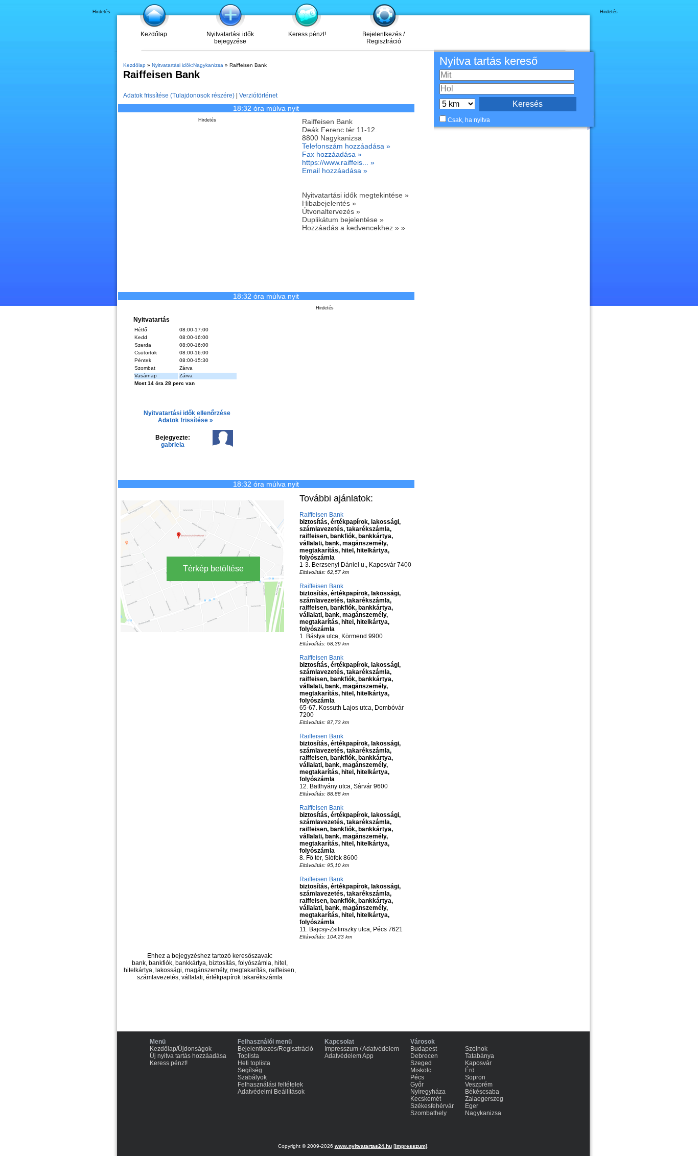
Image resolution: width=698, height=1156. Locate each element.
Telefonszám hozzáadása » (346, 146)
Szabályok (252, 1077)
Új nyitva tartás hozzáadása (188, 1055)
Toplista (248, 1055)
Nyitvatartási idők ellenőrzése (187, 413)
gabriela (172, 444)
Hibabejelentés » (329, 203)
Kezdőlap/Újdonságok (181, 1048)
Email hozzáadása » (334, 170)
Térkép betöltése (213, 568)
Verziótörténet (258, 95)
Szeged (421, 1063)
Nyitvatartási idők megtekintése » (355, 195)
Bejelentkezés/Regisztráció (275, 1048)
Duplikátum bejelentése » (343, 219)
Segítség (250, 1070)
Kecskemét (425, 1098)
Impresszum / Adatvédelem (361, 1048)
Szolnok (476, 1048)
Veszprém (479, 1084)
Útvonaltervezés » (331, 211)
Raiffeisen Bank (321, 514)
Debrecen (424, 1055)
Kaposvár (478, 1063)
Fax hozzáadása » (332, 154)
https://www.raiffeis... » (338, 162)
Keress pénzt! (307, 34)
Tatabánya (479, 1055)
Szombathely (428, 1113)
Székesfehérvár (432, 1106)
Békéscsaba (482, 1091)
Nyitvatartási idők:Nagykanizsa (187, 65)
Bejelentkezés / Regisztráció (383, 38)
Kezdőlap (154, 34)
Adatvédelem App (349, 1055)
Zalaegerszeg (484, 1098)
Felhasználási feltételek (270, 1084)
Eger (471, 1106)
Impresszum (410, 1146)
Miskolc (420, 1070)
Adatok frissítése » (185, 420)
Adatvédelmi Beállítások (271, 1091)
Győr (417, 1084)
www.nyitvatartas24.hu (363, 1146)
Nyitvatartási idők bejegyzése (230, 38)
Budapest (423, 1048)
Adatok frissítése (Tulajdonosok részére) (179, 95)
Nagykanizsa (483, 1113)
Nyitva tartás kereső (488, 61)
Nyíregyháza (428, 1091)
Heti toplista (254, 1063)
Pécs (417, 1077)
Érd (470, 1070)
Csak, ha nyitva (469, 120)
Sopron (475, 1077)
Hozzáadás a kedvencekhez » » (353, 228)
